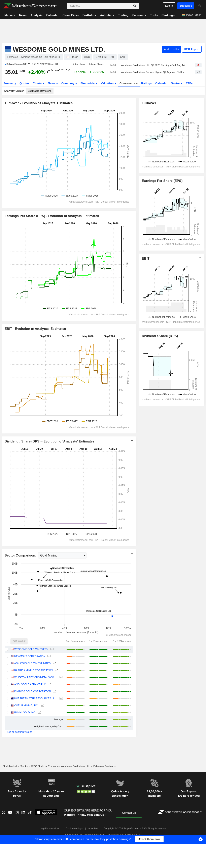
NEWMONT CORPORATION (29, 656)
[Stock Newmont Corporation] (48, 656)
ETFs (189, 83)
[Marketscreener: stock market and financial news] (30, 6)
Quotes (25, 83)
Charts (38, 83)
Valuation (107, 83)
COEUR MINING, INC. (26, 705)
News (52, 83)
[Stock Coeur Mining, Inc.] (42, 705)
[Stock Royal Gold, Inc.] (39, 712)
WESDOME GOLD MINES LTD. (31, 649)
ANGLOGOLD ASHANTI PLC (30, 684)
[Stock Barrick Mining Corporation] (56, 670)
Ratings (146, 83)
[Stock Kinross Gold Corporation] (54, 691)
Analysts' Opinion (14, 91)
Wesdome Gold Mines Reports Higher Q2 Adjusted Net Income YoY (154, 72)
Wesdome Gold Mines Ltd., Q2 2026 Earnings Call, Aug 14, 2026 (154, 65)
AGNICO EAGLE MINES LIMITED (32, 663)
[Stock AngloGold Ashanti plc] (49, 684)
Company (68, 83)
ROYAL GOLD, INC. (25, 712)
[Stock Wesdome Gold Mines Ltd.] (51, 649)
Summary (9, 83)
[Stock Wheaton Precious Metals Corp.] (61, 677)
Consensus (127, 83)
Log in (169, 5)
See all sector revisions (19, 732)
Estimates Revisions (40, 91)
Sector (176, 83)
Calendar (161, 83)
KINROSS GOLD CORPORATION (32, 691)
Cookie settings (74, 828)
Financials (88, 83)
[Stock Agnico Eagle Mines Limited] (54, 663)
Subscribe (185, 5)
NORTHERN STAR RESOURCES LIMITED (35, 698)
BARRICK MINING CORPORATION (33, 670)
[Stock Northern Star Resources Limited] (61, 698)
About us (93, 828)
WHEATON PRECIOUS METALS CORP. (35, 677)
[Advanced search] (134, 6)
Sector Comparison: (21, 555)
